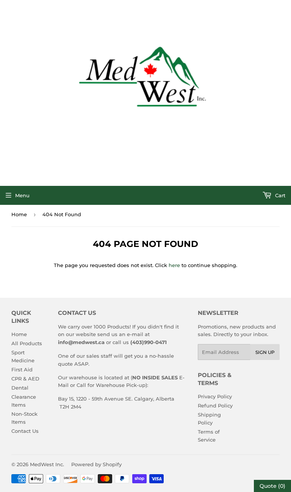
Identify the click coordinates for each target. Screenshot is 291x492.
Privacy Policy (215, 396)
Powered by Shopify (96, 464)
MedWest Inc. (47, 464)
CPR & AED (25, 379)
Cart (279, 195)
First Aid (22, 369)
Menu (22, 195)
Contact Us (25, 431)
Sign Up (265, 352)
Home (19, 214)
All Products (26, 343)
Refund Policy (215, 405)
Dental (19, 388)
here (174, 265)
